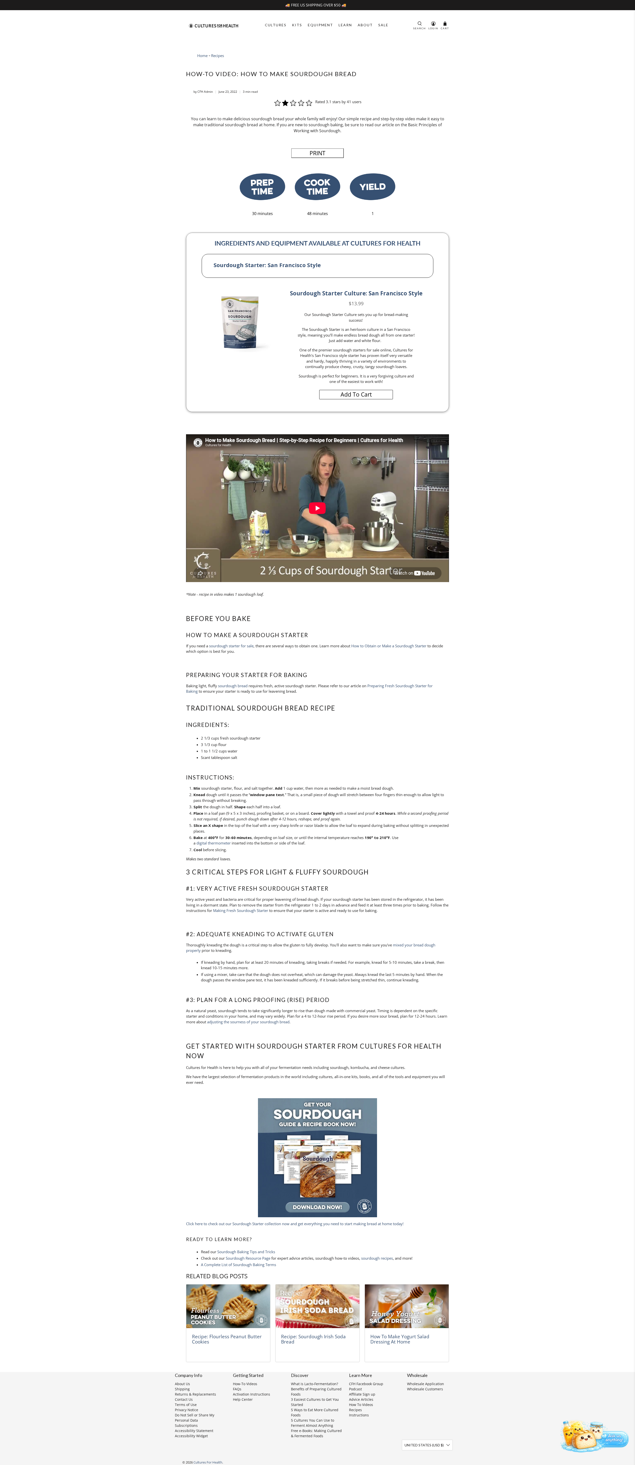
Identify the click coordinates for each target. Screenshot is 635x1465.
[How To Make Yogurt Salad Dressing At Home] (407, 1306)
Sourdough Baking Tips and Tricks (246, 1251)
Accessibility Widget (191, 1436)
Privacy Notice (186, 1409)
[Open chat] (593, 1435)
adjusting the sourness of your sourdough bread (248, 1021)
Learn (345, 25)
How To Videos (361, 1404)
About (365, 25)
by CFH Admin (203, 92)
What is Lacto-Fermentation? (314, 1383)
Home (202, 56)
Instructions (359, 1415)
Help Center (243, 1399)
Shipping (182, 1389)
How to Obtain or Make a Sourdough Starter (388, 645)
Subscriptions (186, 1425)
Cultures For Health (207, 1462)
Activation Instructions (251, 1394)
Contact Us (184, 1399)
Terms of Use (186, 1404)
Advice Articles (361, 1399)
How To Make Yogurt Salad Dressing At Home (399, 1339)
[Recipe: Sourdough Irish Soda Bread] (317, 1306)
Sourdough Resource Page (248, 1258)
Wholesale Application (425, 1383)
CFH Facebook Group (366, 1383)
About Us (182, 1383)
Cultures (275, 25)
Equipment (320, 25)
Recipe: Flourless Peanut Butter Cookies (227, 1339)
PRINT (317, 153)
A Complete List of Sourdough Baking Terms (238, 1264)
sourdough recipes (377, 1258)
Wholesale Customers (425, 1389)
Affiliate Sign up (362, 1394)
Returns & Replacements (195, 1394)
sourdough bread (233, 685)
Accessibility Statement (194, 1430)
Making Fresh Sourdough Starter (240, 910)
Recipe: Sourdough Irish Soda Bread (313, 1339)
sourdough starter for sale (231, 645)
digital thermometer (213, 843)
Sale (383, 25)
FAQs (237, 1389)
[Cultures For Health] (213, 26)
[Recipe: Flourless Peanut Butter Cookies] (228, 1306)
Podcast (355, 1389)
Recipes (217, 56)
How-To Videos (245, 1383)
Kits (297, 25)
